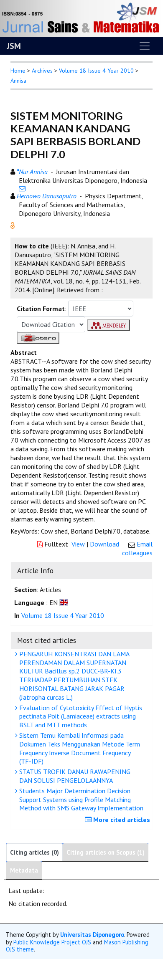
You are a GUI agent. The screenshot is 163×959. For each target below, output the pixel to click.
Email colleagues (137, 548)
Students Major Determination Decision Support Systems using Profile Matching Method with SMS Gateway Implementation (80, 799)
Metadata (24, 870)
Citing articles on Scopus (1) (105, 852)
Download (104, 544)
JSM (14, 45)
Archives (42, 70)
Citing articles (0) (34, 852)
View (78, 544)
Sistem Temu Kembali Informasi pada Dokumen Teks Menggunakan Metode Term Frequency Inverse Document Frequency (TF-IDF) (79, 748)
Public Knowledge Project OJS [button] (52, 942)
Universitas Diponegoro (92, 935)
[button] (12, 224)
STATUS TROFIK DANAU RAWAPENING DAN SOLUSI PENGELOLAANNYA (74, 775)
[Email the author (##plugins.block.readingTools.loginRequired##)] (22, 188)
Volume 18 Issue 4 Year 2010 (96, 70)
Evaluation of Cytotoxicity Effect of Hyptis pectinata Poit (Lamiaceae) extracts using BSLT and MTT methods (80, 716)
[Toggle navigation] (144, 46)
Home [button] (17, 70)
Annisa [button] (18, 80)
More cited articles (121, 819)
